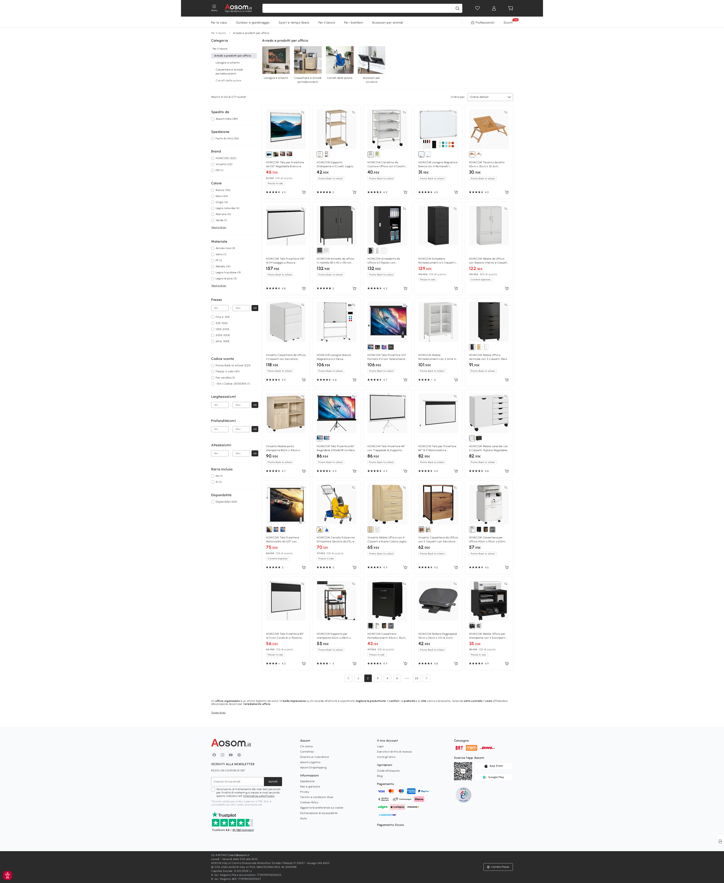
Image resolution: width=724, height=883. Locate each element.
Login (380, 746)
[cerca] (457, 8)
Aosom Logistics (310, 762)
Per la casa (219, 22)
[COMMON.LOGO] (238, 8)
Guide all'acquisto (388, 770)
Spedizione (307, 781)
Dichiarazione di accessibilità (318, 813)
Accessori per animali (387, 22)
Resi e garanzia (310, 786)
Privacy (304, 791)
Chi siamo (306, 746)
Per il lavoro (326, 22)
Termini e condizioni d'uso (316, 797)
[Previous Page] (348, 678)
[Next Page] (426, 678)
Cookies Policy (309, 802)
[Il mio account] (494, 8)
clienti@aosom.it (238, 855)
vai (255, 308)
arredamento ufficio (257, 704)
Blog (380, 776)
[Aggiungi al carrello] (304, 192)
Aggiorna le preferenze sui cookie (321, 807)
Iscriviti (273, 781)
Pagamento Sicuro (390, 825)
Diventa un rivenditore (314, 757)
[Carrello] (510, 8)
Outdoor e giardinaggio (253, 22)
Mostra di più (218, 227)
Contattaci (307, 751)
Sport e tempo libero (294, 22)
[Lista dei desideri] (477, 8)
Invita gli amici (386, 757)
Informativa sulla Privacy (259, 796)
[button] (7, 875)
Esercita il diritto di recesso (394, 751)
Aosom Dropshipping (313, 767)
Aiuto (303, 818)
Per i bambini (353, 22)
